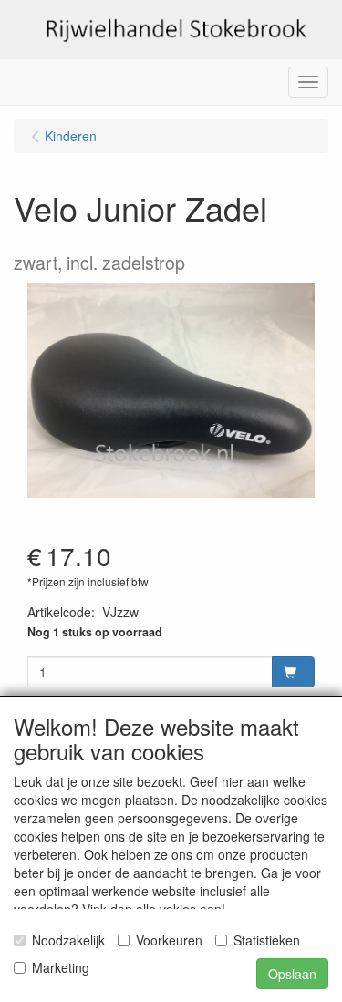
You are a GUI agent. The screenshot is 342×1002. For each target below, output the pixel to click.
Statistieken (266, 940)
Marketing (60, 967)
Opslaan (292, 974)
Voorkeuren (169, 940)
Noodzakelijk (68, 940)
